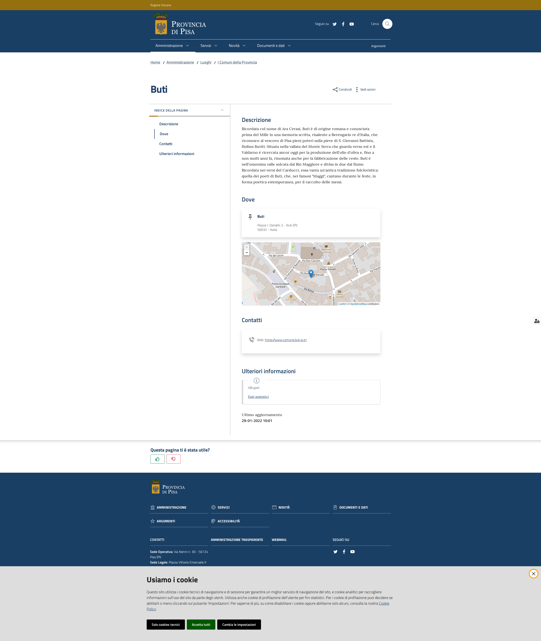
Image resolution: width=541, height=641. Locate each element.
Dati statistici (258, 397)
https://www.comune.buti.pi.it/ (286, 339)
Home (155, 62)
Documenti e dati (353, 507)
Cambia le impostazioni (239, 624)
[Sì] (157, 459)
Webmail (279, 539)
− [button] (247, 252)
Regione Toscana (160, 5)
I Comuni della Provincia (237, 62)
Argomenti (166, 521)
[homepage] (181, 23)
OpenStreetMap (358, 303)
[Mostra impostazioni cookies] (537, 321)
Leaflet (342, 303)
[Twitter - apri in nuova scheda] (333, 23)
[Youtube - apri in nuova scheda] (350, 23)
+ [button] (247, 247)
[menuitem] (378, 46)
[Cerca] (387, 24)
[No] (174, 459)
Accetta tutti (201, 624)
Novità (284, 507)
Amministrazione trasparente (237, 539)
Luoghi (205, 62)
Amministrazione (180, 62)
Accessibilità (229, 521)
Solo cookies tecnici (166, 624)
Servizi (224, 507)
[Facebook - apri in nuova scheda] (341, 23)
